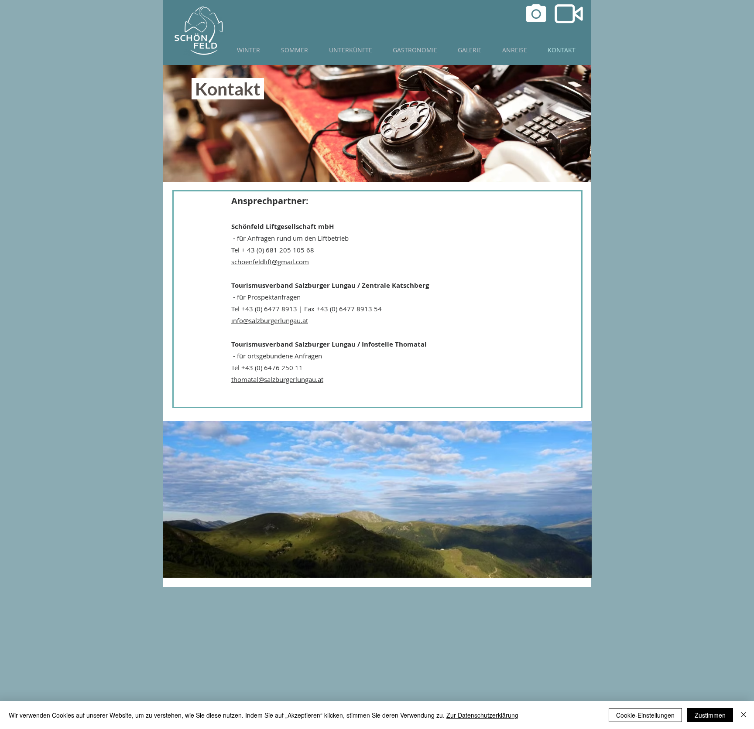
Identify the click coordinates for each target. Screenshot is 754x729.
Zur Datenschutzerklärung (482, 715)
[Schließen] (743, 715)
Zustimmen (710, 715)
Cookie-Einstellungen (645, 715)
